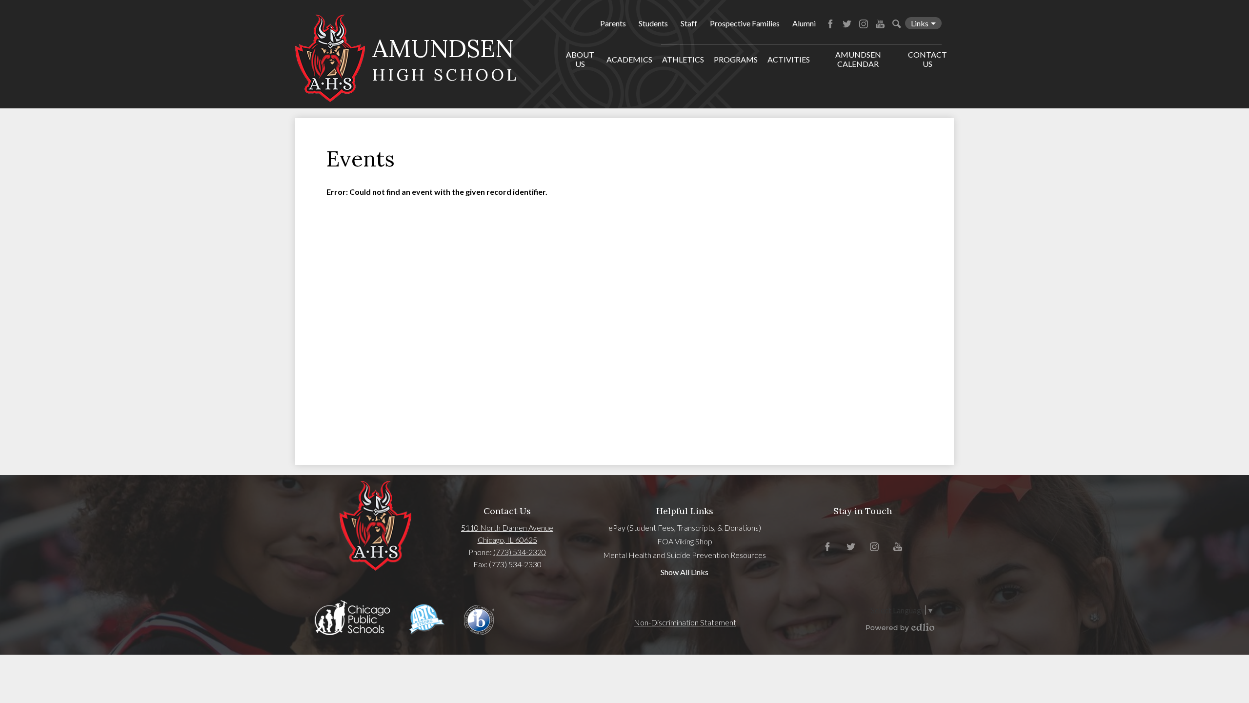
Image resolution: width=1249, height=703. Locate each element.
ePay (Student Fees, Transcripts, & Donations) (684, 527)
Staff (689, 23)
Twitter (847, 24)
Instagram (863, 24)
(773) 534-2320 (519, 552)
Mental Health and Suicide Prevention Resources (684, 554)
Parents (613, 23)
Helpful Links (684, 511)
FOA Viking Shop (684, 541)
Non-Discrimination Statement (685, 622)
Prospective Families (745, 23)
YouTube (880, 24)
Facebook (830, 24)
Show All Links (684, 572)
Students (653, 23)
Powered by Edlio (900, 627)
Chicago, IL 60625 (507, 539)
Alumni (804, 23)
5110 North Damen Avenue (507, 527)
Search (896, 24)
